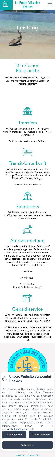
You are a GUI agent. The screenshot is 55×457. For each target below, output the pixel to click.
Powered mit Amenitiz (27, 455)
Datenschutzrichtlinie (22, 429)
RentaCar (27, 271)
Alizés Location (27, 283)
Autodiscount (27, 277)
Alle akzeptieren (41, 434)
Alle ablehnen (14, 434)
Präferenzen (27, 445)
